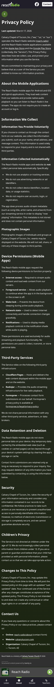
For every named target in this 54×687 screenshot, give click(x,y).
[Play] (49, 672)
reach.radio (42, 40)
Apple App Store (17, 48)
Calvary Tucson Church (31, 656)
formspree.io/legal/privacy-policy (22, 406)
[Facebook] (37, 4)
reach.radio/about (23, 634)
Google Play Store (42, 48)
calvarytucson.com (24, 639)
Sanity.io (28, 663)
